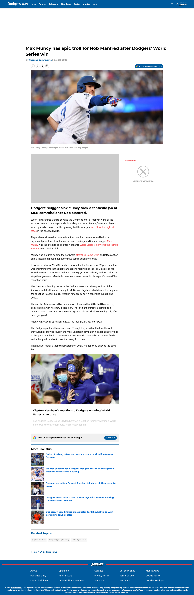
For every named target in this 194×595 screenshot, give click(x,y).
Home (34, 552)
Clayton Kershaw (39, 540)
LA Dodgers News (79, 540)
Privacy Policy (101, 575)
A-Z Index (125, 580)
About (33, 570)
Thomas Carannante (40, 60)
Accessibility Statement (71, 580)
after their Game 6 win (87, 255)
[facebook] (172, 4)
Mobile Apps (152, 570)
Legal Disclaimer (39, 580)
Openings (64, 570)
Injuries (86, 4)
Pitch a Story (65, 575)
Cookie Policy (153, 575)
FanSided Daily (38, 575)
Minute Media (16, 588)
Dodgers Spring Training (59, 540)
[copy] (47, 66)
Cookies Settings (155, 580)
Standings (66, 4)
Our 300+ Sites (127, 570)
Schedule (53, 4)
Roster (77, 4)
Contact (98, 570)
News (33, 4)
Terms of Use (127, 575)
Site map (99, 580)
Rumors (42, 4)
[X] (177, 4)
